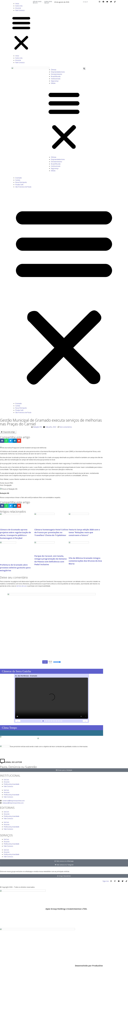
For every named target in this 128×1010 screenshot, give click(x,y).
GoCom (6, 780)
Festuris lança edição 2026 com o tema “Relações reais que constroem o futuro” (84, 532)
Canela (17, 180)
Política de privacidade (11, 784)
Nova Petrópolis (21, 182)
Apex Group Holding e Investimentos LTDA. (66, 909)
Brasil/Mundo (56, 76)
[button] (21, 33)
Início (17, 4)
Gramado (18, 178)
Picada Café (19, 185)
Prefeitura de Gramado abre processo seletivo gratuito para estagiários (15, 568)
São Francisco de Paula (23, 187)
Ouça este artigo (9, 432)
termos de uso (21, 586)
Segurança (54, 81)
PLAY (45, 662)
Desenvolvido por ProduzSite (89, 965)
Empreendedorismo (58, 72)
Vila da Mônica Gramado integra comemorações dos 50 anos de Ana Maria (85, 561)
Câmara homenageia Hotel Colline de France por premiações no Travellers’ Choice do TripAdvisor (51, 532)
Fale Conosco (20, 10)
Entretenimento (56, 74)
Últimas (53, 70)
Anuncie (18, 8)
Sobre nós (18, 6)
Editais (53, 83)
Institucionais (55, 79)
